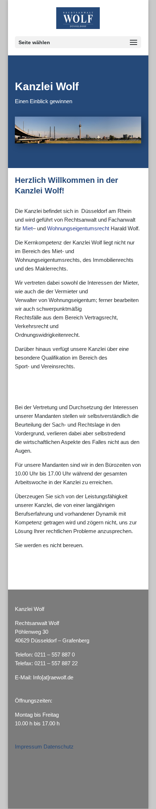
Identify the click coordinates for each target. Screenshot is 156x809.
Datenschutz (59, 746)
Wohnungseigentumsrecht (78, 228)
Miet (27, 228)
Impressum (29, 746)
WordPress (78, 799)
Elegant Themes (77, 790)
